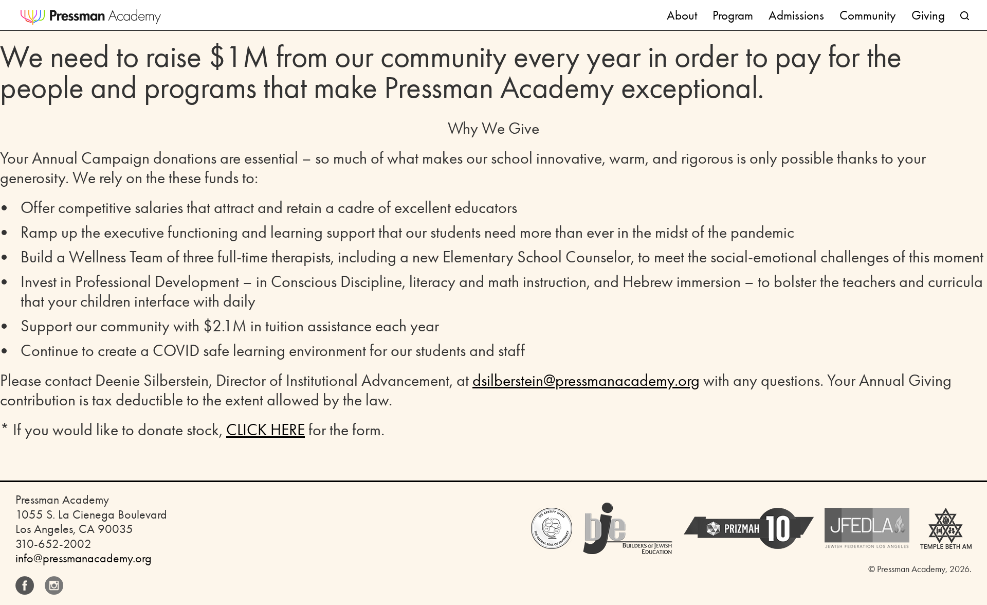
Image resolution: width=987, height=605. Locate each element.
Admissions (796, 15)
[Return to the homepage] (91, 17)
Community (867, 15)
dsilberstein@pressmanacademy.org (586, 380)
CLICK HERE (265, 429)
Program (732, 15)
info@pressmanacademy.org (83, 558)
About (682, 15)
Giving (928, 15)
